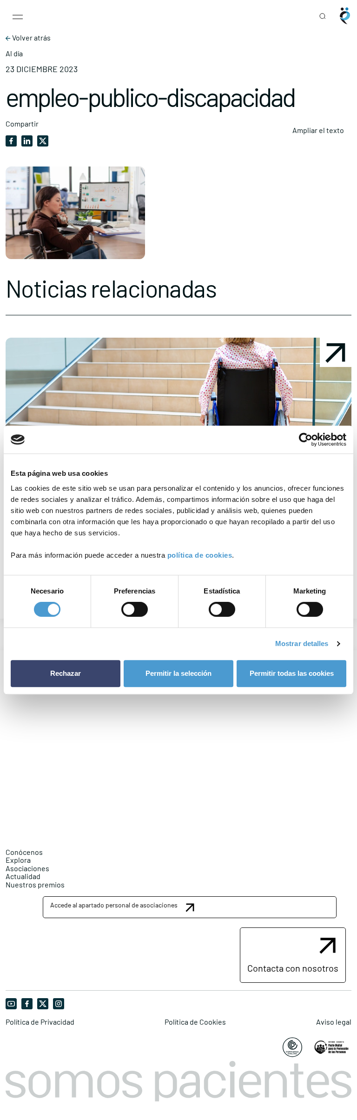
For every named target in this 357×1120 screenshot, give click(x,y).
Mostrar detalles (302, 643)
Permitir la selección (178, 673)
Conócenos (24, 851)
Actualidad (23, 876)
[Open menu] (17, 15)
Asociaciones (27, 868)
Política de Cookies (195, 1022)
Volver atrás (31, 37)
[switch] (134, 609)
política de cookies (199, 555)
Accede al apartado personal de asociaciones (114, 905)
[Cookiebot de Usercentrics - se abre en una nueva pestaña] (305, 440)
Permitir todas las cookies (292, 673)
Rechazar (65, 673)
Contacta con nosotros (292, 967)
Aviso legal (333, 1022)
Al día (14, 53)
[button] (190, 907)
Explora (18, 859)
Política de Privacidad (40, 1022)
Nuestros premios (35, 884)
